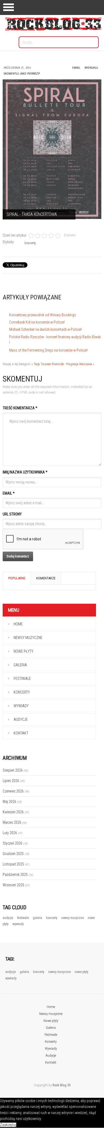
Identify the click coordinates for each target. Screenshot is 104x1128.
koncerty (30, 243)
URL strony (12, 514)
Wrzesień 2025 (16, 885)
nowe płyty (81, 972)
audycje (8, 918)
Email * (9, 493)
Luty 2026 (13, 833)
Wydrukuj (91, 68)
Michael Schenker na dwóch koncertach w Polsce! (45, 329)
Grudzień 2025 (16, 854)
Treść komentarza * (20, 408)
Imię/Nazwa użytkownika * (25, 472)
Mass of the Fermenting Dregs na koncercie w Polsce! (48, 350)
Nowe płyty (23, 651)
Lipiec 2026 (14, 781)
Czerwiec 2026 (16, 791)
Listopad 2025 (16, 864)
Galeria (20, 665)
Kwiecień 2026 (16, 812)
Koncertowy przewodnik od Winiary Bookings (42, 315)
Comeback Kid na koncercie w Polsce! (37, 322)
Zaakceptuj (8, 1125)
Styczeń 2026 (15, 843)
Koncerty (22, 692)
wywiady (18, 924)
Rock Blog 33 (61, 1085)
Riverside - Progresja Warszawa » (73, 364)
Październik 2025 (18, 874)
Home (18, 624)
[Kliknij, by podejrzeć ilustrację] (52, 149)
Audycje (21, 719)
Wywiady (21, 706)
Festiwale (22, 678)
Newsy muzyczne (28, 638)
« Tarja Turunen (41, 364)
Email (76, 68)
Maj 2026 (12, 801)
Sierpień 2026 (15, 770)
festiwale (23, 918)
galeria (38, 918)
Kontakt (21, 733)
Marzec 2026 (15, 822)
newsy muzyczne (73, 918)
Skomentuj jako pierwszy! (22, 73)
